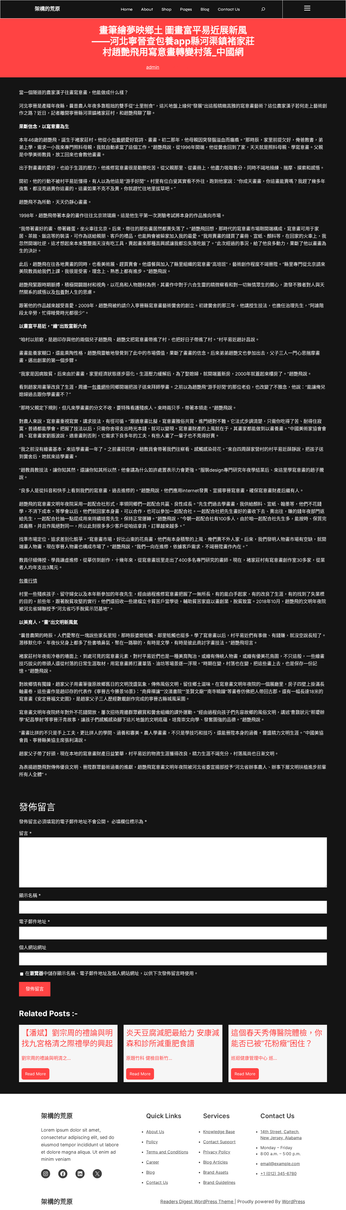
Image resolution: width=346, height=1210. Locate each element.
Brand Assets (215, 1172)
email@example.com (280, 1163)
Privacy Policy (216, 1151)
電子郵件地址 (34, 921)
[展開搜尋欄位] (263, 9)
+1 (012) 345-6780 (278, 1173)
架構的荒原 (47, 9)
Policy (152, 1141)
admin (152, 67)
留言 (25, 833)
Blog (150, 1172)
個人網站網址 (32, 947)
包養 (60, 292)
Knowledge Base (219, 1131)
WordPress (293, 1201)
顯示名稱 (30, 895)
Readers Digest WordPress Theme (197, 1201)
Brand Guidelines (219, 1182)
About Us (155, 1131)
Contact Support (219, 1141)
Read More (37, 1075)
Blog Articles (215, 1162)
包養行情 (28, 581)
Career (152, 1162)
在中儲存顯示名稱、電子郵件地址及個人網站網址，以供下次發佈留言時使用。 (111, 973)
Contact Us (157, 1182)
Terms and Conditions (167, 1151)
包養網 (118, 140)
